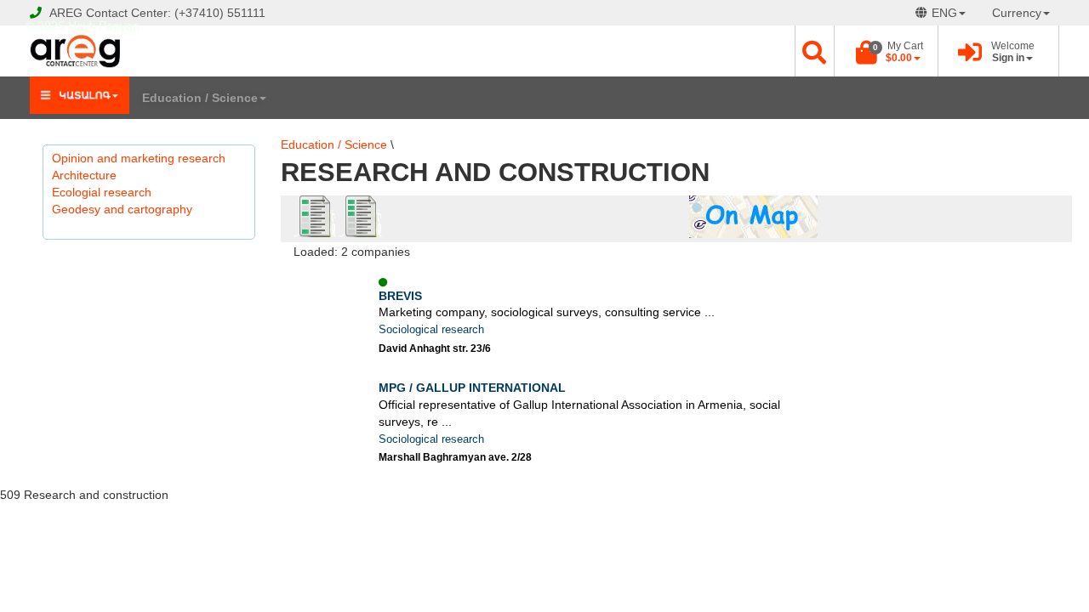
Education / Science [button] (200, 98)
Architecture (84, 175)
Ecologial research (101, 192)
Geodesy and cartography (122, 209)
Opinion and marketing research (138, 158)
